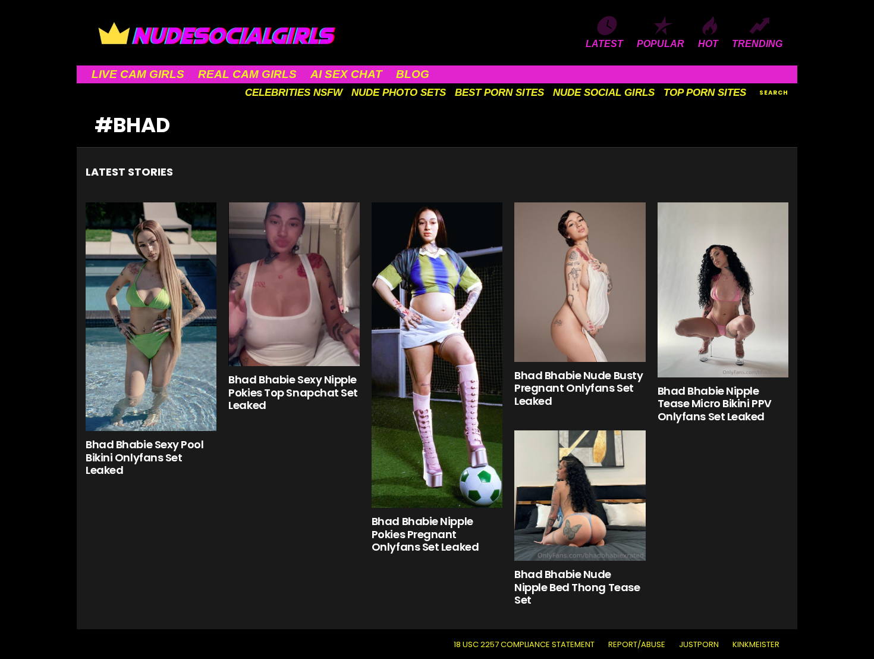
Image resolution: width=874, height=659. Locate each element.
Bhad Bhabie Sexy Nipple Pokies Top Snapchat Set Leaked (293, 392)
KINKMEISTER (755, 644)
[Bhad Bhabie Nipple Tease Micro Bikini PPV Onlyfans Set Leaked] (723, 289)
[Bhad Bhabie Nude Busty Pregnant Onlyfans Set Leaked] (579, 282)
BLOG (412, 74)
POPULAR (660, 44)
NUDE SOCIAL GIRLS (604, 92)
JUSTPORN (699, 644)
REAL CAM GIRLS (247, 74)
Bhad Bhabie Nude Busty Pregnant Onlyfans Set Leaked (578, 388)
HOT (708, 44)
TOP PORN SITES (705, 92)
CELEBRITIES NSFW (293, 92)
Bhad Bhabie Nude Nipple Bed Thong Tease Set (577, 587)
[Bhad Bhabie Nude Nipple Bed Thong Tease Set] (579, 495)
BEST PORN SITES (499, 92)
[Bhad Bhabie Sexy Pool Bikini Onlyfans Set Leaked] (151, 316)
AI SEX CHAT (346, 74)
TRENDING (757, 44)
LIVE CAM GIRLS (138, 74)
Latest (604, 44)
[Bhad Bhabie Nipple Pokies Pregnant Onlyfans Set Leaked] (437, 355)
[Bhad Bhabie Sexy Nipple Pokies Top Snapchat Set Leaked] (293, 284)
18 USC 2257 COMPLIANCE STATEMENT (524, 644)
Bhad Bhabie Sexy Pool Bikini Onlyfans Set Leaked (145, 457)
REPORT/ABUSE (636, 644)
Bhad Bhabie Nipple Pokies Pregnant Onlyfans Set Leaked (425, 534)
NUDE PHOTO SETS (398, 92)
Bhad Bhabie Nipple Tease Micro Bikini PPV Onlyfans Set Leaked (715, 403)
